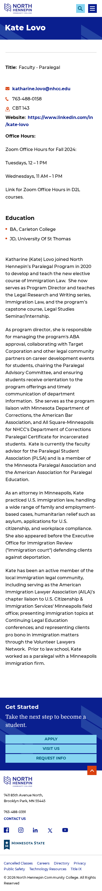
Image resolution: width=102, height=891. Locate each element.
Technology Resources (47, 869)
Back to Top (92, 770)
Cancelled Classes (18, 863)
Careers (43, 863)
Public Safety (14, 869)
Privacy (80, 863)
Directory (61, 863)
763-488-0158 (27, 98)
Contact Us (15, 819)
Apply (51, 738)
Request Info (51, 758)
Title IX (76, 869)
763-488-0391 (15, 812)
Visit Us (51, 748)
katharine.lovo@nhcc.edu (41, 88)
